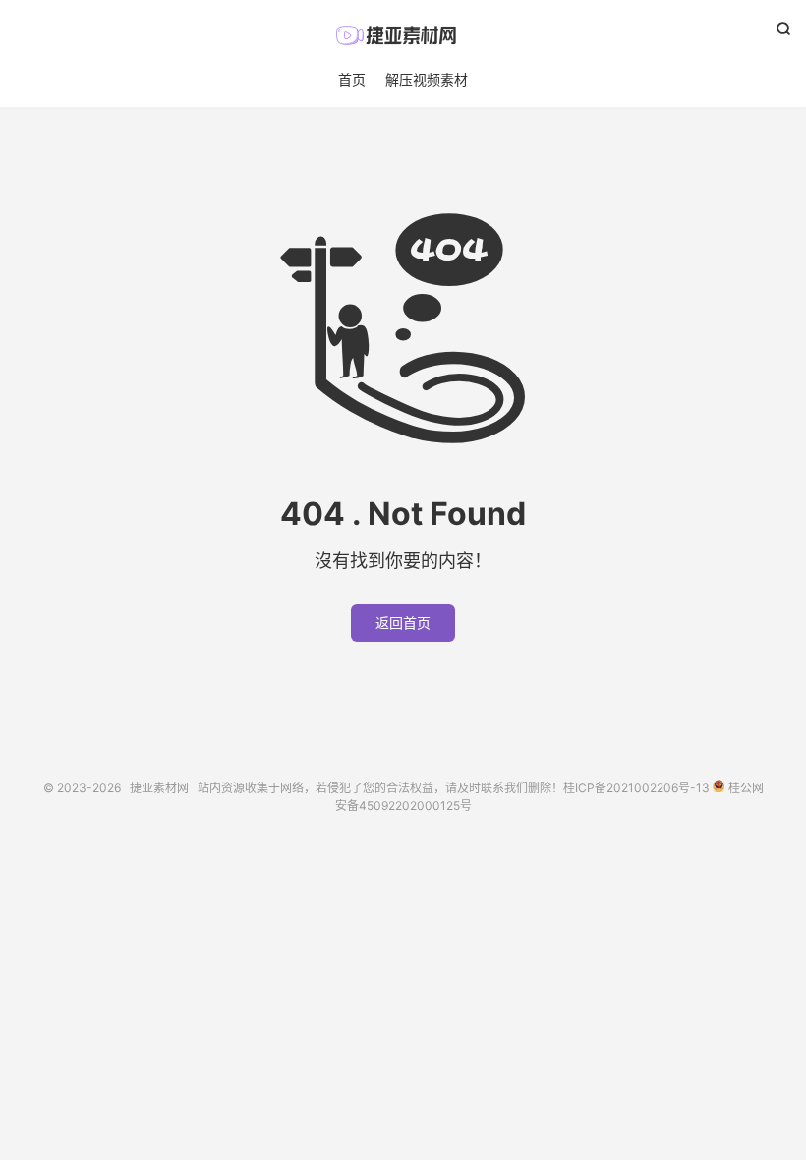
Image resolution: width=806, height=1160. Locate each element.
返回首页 (403, 622)
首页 (352, 79)
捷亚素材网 (403, 35)
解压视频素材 (426, 79)
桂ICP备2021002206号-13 (636, 788)
